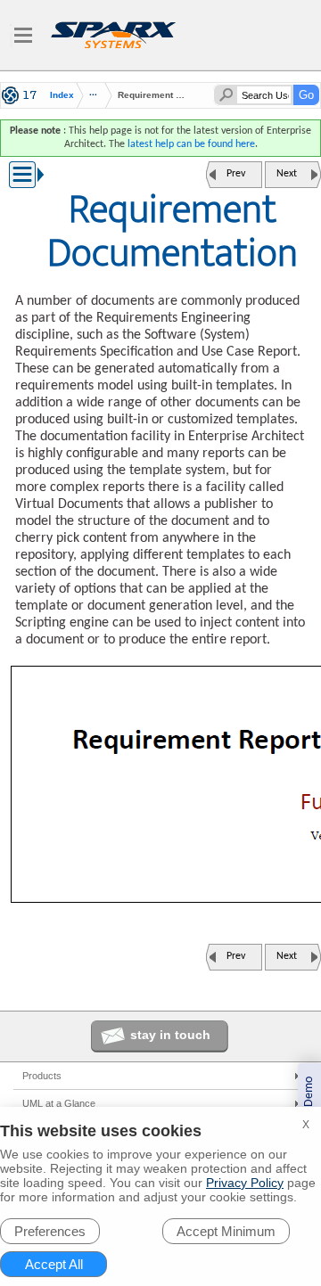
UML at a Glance (58, 1103)
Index (62, 95)
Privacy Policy (245, 1182)
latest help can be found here (191, 144)
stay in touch (170, 1035)
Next (286, 173)
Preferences (50, 1231)
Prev (235, 173)
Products (42, 1075)
